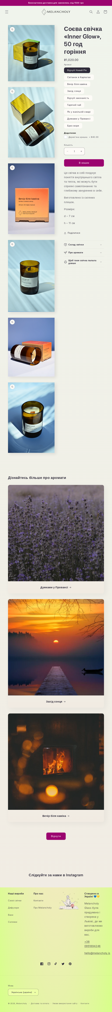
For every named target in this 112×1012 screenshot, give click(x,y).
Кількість (68, 145)
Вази (10, 914)
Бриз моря (73, 125)
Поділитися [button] (74, 232)
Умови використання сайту (64, 1003)
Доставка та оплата (40, 1003)
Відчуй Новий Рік (77, 70)
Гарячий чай (74, 105)
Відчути (56, 836)
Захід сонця (74, 91)
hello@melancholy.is (97, 953)
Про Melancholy (43, 907)
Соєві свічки (14, 900)
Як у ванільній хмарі (79, 111)
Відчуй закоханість (78, 98)
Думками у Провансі (78, 118)
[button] (6, 11)
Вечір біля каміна (77, 84)
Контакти (38, 900)
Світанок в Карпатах (79, 77)
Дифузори (13, 907)
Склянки (12, 921)
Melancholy (21, 1003)
